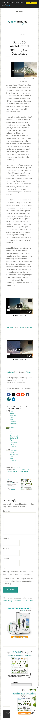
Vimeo (29, 327)
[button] (9, 394)
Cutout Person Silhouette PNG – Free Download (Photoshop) (14, 418)
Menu (21, 11)
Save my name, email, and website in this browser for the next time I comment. (18, 573)
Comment (7, 511)
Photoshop (17, 471)
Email (6, 549)
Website (6, 559)
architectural (18, 469)
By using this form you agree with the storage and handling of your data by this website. (18, 581)
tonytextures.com (20, 22)
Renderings (24, 471)
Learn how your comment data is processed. (19, 601)
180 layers (10, 327)
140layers (10, 372)
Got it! (31, 3)
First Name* (15, 682)
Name (6, 538)
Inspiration (16, 467)
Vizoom (21, 327)
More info (8, 5)
